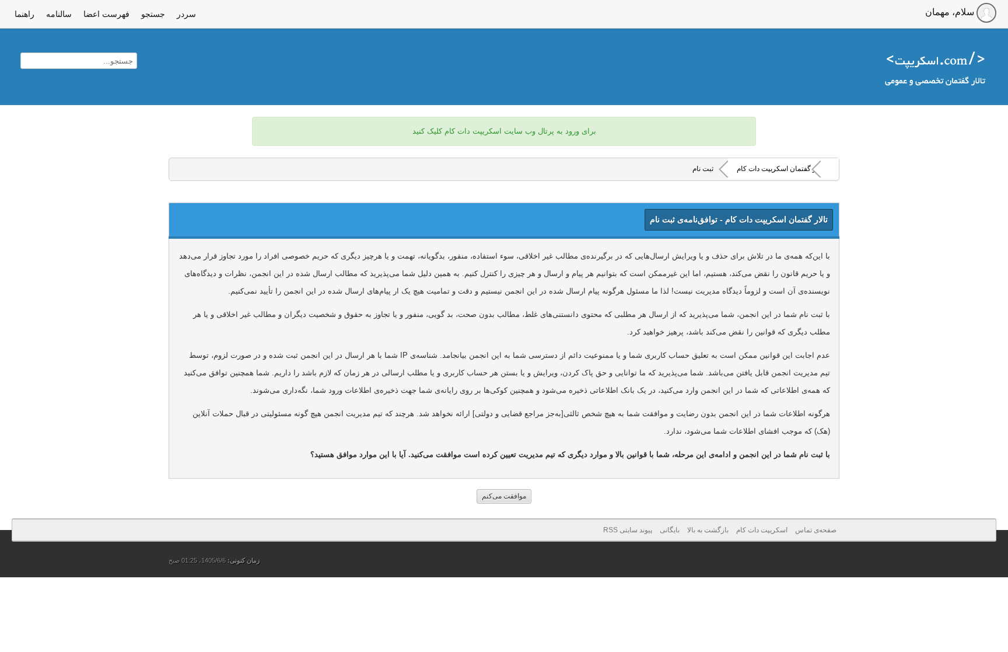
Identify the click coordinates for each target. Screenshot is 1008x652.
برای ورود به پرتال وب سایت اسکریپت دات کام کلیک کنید (504, 131)
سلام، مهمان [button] (951, 12)
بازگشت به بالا (708, 530)
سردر (186, 14)
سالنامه (59, 14)
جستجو (153, 14)
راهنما (24, 14)
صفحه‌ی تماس (815, 530)
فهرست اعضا (106, 14)
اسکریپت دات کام (762, 530)
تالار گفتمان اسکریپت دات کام (780, 169)
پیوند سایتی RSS (627, 530)
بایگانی (670, 530)
